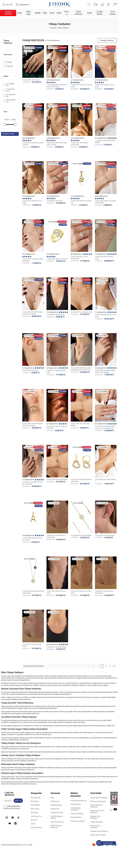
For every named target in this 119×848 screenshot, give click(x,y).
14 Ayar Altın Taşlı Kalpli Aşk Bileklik (80, 424)
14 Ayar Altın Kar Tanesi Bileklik (81, 535)
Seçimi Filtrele (8, 134)
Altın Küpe (34, 812)
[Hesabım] (108, 4)
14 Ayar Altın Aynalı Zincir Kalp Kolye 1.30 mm (56, 144)
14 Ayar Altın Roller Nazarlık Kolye (104, 257)
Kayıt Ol (18, 800)
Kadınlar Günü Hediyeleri (95, 817)
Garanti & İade (76, 804)
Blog (52, 798)
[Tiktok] (18, 817)
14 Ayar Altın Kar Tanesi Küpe (104, 535)
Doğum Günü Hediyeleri (98, 798)
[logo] (59, 4)
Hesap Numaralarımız (78, 800)
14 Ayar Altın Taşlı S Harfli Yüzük (57, 259)
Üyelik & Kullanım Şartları (57, 817)
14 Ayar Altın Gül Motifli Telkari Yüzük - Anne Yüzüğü (105, 371)
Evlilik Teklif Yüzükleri (98, 835)
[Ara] (89, 4)
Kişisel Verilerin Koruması (56, 826)
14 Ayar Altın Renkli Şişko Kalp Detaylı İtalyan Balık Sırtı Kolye (81, 369)
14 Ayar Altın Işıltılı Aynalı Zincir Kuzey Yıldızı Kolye (56, 86)
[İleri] (110, 666)
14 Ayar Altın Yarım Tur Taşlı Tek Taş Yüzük (56, 427)
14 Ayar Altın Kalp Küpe (30, 370)
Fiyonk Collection (78, 13)
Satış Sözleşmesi (57, 822)
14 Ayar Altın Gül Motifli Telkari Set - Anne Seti (32, 483)
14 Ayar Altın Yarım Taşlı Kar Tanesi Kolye (104, 592)
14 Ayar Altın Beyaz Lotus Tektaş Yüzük (79, 257)
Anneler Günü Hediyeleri (95, 826)
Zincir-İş (66, 13)
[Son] (114, 666)
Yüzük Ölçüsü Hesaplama (76, 809)
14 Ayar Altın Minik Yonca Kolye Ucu (81, 202)
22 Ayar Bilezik (100, 13)
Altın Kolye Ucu (36, 816)
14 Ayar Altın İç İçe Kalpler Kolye (81, 312)
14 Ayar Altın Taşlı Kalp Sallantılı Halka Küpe (81, 480)
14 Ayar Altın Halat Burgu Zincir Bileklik (105, 141)
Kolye (19, 13)
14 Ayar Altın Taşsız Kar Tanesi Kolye (81, 592)
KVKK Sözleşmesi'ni (13, 806)
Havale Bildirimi (76, 817)
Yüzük (51, 13)
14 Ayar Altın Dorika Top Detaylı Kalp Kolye (32, 260)
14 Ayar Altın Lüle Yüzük (54, 201)
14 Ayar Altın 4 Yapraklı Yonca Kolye (32, 202)
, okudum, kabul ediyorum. (12, 807)
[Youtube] (9, 823)
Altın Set (34, 820)
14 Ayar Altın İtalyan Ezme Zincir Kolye (105, 315)
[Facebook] (12, 817)
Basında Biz (55, 809)
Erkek (89, 13)
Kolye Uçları (28, 13)
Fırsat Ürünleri (113, 13)
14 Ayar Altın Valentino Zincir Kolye (104, 86)
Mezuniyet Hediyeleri (98, 801)
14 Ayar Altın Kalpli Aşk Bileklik (56, 479)
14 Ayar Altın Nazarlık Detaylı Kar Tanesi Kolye (33, 592)
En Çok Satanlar (8, 13)
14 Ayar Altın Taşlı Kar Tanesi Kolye (55, 371)
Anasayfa (53, 28)
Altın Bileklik (35, 805)
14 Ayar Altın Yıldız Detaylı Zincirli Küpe (79, 144)
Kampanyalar (36, 798)
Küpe (45, 13)
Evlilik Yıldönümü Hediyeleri (96, 806)
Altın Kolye (35, 801)
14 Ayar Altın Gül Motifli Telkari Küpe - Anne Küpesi (32, 424)
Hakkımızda (55, 801)
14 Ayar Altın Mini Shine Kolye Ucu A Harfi (32, 539)
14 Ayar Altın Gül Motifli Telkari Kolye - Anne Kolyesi (32, 313)
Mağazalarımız (56, 805)
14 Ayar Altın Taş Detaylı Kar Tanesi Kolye (55, 536)
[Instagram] (6, 817)
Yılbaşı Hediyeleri (8, 42)
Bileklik (38, 13)
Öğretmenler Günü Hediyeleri (97, 811)
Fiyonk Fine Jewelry (78, 821)
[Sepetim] (115, 4)
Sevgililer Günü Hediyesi (99, 831)
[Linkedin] (15, 823)
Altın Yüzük (35, 809)
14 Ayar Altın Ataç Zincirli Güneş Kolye (81, 86)
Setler (59, 13)
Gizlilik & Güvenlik (57, 812)
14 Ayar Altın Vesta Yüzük (30, 80)
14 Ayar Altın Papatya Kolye (55, 314)
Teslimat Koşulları (77, 814)
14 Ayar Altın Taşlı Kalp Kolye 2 (56, 647)
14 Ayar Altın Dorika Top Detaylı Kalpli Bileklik (105, 202)
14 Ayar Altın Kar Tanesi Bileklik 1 (105, 480)
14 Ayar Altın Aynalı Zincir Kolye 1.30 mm (32, 144)
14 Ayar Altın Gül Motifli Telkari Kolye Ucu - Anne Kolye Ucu (105, 427)
